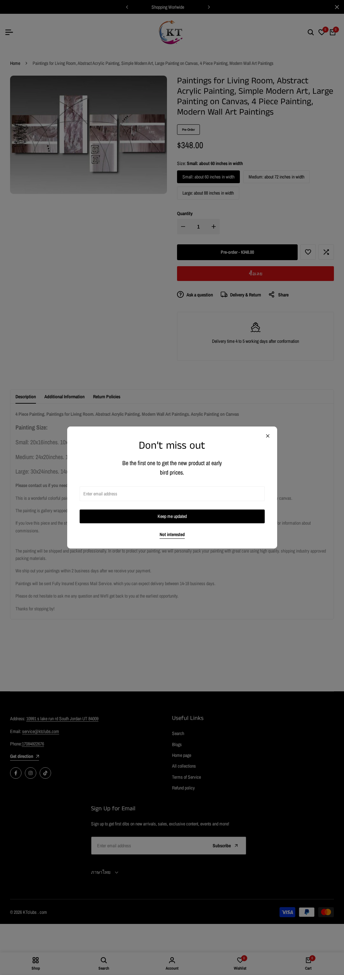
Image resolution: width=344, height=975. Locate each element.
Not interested (172, 534)
